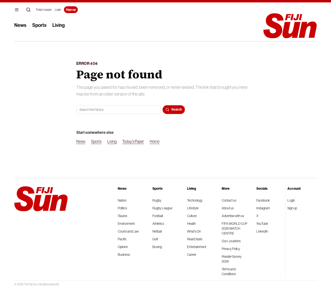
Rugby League (162, 208)
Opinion (123, 247)
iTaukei (122, 216)
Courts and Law (128, 231)
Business (124, 254)
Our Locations (231, 241)
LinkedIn (262, 231)
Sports (39, 25)
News (20, 25)
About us (228, 208)
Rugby (156, 200)
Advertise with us (233, 216)
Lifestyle (192, 208)
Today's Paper (133, 141)
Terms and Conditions (229, 271)
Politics (122, 208)
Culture (192, 216)
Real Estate (194, 239)
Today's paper (44, 9)
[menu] (16, 9)
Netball (157, 231)
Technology (195, 200)
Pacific (122, 239)
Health (191, 224)
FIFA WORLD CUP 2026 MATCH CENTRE (234, 228)
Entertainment (196, 247)
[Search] (28, 9)
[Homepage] (290, 25)
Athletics (158, 224)
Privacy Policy (231, 249)
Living (58, 25)
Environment (126, 224)
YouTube (262, 224)
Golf (155, 239)
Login (58, 9)
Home (154, 141)
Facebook (263, 200)
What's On (194, 231)
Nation (122, 200)
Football (157, 216)
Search (176, 109)
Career (191, 254)
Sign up (71, 9)
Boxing (157, 247)
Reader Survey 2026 (232, 259)
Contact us (229, 200)
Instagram (263, 208)
